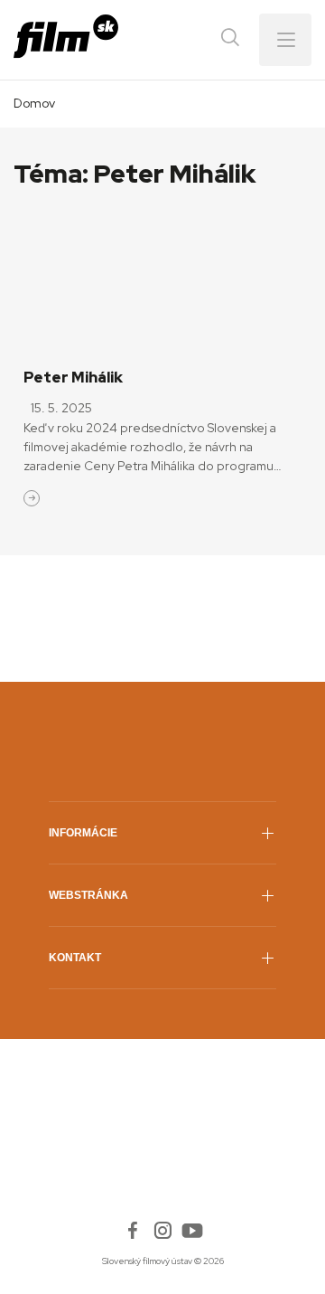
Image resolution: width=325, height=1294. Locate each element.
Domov (34, 103)
